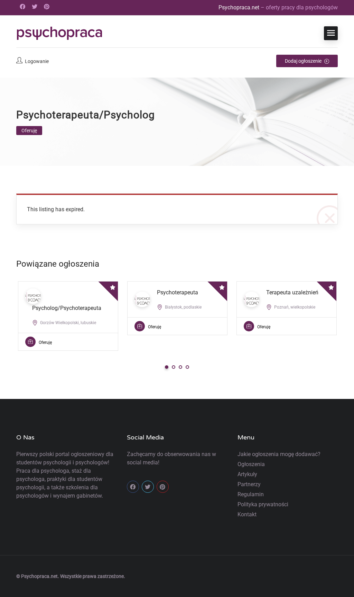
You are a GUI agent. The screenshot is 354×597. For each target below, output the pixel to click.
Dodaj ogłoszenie (304, 61)
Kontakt (247, 514)
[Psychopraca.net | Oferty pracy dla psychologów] (59, 33)
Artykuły (247, 474)
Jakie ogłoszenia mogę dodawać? (278, 454)
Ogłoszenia (251, 464)
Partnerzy (249, 484)
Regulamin (250, 494)
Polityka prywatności (262, 504)
